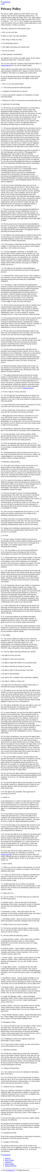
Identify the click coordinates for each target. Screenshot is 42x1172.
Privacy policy (9, 1164)
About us (8, 1158)
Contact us (8, 1162)
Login (3, 4)
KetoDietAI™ (10, 1170)
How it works (9, 1160)
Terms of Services (10, 1166)
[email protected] (6, 65)
